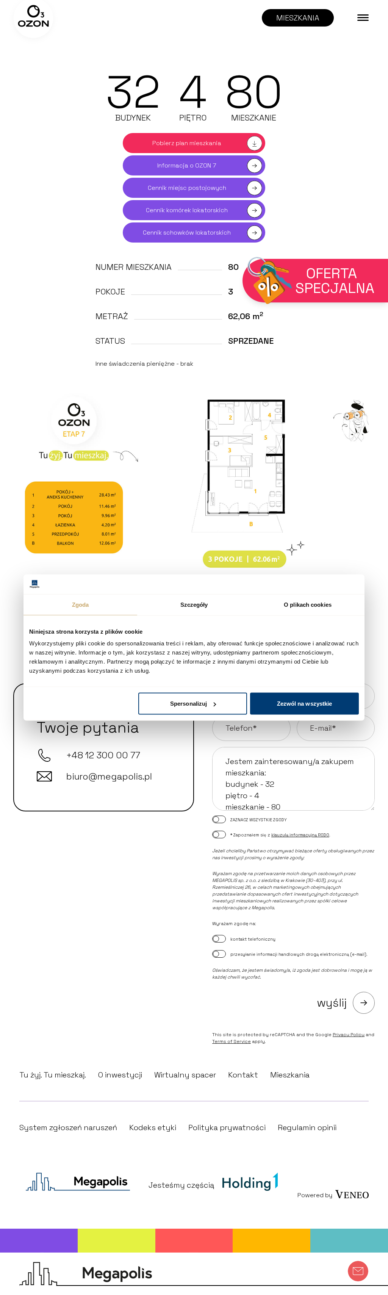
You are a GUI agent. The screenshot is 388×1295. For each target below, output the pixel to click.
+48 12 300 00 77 (103, 755)
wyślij (332, 1002)
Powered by (314, 1195)
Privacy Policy (349, 1035)
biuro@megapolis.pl (109, 776)
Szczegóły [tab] (194, 604)
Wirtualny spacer (185, 1075)
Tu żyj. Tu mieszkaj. (52, 1075)
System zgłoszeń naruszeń (68, 1127)
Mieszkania (290, 1075)
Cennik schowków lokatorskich (187, 232)
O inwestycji (120, 1075)
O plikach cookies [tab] (308, 604)
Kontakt (243, 1075)
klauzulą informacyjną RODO (300, 835)
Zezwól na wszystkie (304, 703)
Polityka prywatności (227, 1127)
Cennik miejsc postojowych (187, 188)
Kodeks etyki (152, 1127)
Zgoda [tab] (80, 604)
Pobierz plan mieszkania (186, 143)
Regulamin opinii (307, 1127)
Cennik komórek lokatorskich (187, 210)
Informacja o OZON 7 (186, 165)
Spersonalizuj (188, 703)
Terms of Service (231, 1041)
